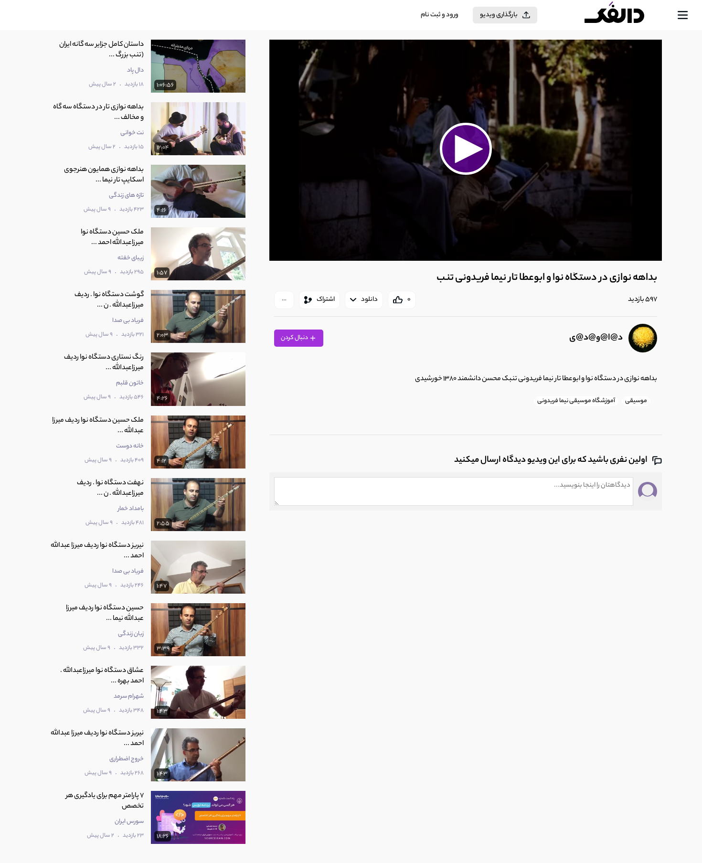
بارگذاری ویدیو (499, 15)
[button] (466, 149)
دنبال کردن (295, 338)
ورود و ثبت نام (439, 15)
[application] (465, 150)
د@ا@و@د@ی (596, 338)
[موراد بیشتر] (284, 300)
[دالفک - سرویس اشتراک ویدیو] (623, 15)
